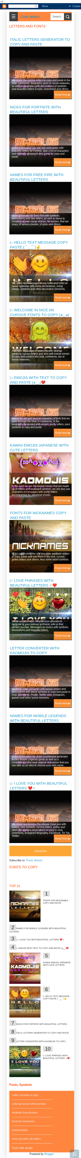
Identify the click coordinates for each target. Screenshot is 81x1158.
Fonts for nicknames (23, 1121)
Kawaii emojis (20, 1130)
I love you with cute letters (26, 1139)
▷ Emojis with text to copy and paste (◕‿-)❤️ (42, 948)
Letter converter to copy (25, 1095)
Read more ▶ (62, 94)
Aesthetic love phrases (24, 1112)
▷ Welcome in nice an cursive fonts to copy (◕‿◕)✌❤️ (39, 314)
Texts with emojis (22, 1147)
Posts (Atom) (34, 860)
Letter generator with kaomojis (29, 1104)
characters (40, 851)
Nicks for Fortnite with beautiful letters (41, 1024)
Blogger (48, 1154)
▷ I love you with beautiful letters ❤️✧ (40, 939)
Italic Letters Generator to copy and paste (42, 1033)
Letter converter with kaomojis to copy (41, 1041)
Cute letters (29, 16)
